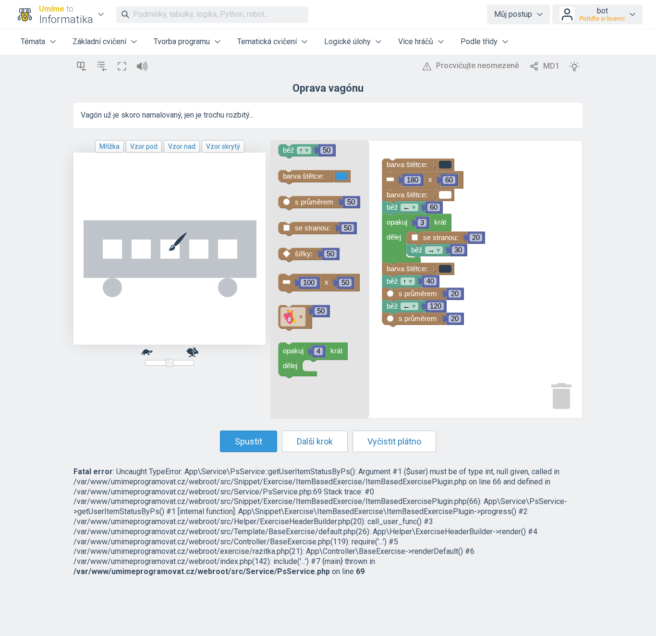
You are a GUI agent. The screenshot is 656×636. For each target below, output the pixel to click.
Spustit (248, 441)
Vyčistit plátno (394, 441)
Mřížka (109, 146)
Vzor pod (144, 146)
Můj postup (513, 14)
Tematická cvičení (267, 41)
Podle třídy (479, 41)
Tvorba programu (182, 41)
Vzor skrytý (223, 146)
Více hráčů (415, 41)
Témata (33, 41)
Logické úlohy (347, 41)
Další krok (315, 441)
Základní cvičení (99, 41)
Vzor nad (181, 146)
